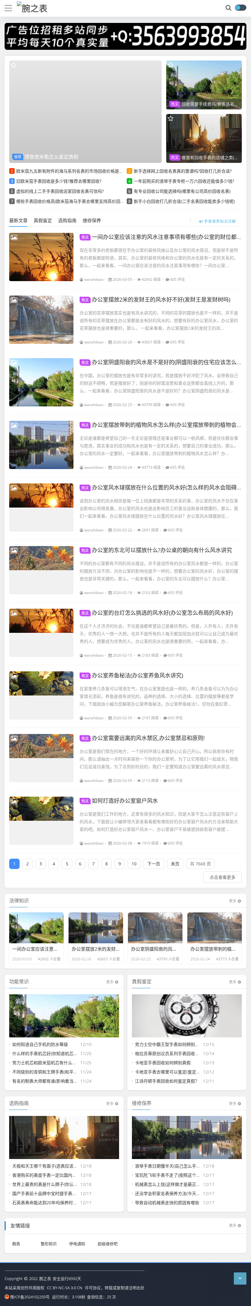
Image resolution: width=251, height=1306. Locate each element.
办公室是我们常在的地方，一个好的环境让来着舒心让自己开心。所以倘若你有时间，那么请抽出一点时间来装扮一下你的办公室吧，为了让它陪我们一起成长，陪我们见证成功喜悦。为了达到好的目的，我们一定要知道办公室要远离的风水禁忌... (159, 758)
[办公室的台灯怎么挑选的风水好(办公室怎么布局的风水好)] (41, 633)
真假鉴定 (43, 220)
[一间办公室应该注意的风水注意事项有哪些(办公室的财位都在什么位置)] (41, 257)
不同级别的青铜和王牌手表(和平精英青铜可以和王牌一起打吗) (71, 1072)
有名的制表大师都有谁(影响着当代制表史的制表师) (60, 1081)
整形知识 (49, 1243)
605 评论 (177, 279)
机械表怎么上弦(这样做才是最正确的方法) (175, 1184)
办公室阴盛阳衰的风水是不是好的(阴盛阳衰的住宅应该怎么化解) (165, 362)
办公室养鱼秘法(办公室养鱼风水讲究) (132, 675)
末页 (175, 864)
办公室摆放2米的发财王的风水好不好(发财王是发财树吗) (155, 299)
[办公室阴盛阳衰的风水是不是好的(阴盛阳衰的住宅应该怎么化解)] (41, 382)
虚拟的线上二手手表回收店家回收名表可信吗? (60, 191)
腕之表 (45, 1278)
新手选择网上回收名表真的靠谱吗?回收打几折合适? (183, 171)
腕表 (16, 1243)
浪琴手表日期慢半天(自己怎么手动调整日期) (177, 1166)
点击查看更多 (222, 877)
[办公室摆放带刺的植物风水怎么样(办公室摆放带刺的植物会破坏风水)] (41, 445)
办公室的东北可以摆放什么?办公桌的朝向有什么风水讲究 (156, 550)
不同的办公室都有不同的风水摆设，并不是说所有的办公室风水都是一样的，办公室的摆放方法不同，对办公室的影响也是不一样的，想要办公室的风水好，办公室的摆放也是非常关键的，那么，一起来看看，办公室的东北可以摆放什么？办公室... (159, 570)
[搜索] (229, 8)
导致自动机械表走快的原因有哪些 (167, 1202)
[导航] (8, 7)
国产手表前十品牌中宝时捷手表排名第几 (50, 1193)
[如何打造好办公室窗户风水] (41, 821)
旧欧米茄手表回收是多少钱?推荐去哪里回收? (58, 181)
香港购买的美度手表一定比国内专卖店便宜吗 (55, 1175)
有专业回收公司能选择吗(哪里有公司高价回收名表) (182, 191)
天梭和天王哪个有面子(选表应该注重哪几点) (54, 1166)
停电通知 (77, 1243)
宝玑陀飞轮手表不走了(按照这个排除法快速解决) (181, 1175)
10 (134, 864)
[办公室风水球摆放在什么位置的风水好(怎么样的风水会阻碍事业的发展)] (41, 507)
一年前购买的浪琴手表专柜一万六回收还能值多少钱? (184, 181)
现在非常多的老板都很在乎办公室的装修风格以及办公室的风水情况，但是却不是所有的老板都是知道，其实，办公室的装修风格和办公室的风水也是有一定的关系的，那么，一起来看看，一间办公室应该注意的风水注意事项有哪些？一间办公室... (159, 257)
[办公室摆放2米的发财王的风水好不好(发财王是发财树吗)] (41, 319)
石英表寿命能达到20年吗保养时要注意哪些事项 (57, 1202)
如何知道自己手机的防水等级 (40, 1044)
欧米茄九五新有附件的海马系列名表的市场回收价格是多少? (72, 171)
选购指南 (67, 220)
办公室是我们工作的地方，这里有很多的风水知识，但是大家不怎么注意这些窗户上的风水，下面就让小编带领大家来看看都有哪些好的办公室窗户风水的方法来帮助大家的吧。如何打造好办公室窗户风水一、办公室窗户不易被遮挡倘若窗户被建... (159, 821)
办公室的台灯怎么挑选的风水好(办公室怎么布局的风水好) (157, 612)
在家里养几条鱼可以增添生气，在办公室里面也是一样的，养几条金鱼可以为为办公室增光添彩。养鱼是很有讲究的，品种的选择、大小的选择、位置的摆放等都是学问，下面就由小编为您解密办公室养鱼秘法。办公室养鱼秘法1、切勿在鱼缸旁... (159, 696)
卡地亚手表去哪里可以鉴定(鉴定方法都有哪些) (179, 1072)
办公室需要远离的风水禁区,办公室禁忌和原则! (143, 738)
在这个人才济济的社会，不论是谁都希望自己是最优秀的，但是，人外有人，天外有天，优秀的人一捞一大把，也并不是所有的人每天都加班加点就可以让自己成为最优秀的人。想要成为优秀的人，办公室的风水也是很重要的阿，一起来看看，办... (159, 633)
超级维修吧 (108, 1243)
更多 (232, 901)
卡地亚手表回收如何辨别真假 (163, 1063)
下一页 (153, 864)
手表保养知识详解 (220, 220)
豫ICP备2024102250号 (30, 1297)
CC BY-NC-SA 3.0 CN (64, 1287)
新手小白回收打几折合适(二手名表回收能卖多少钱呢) (184, 201)
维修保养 (92, 220)
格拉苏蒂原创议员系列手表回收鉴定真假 (173, 1053)
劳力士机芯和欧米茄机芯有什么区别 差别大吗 (55, 1063)
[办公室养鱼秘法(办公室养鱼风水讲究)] (41, 695)
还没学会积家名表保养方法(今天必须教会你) (177, 1193)
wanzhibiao (93, 279)
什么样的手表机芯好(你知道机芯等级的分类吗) (56, 1053)
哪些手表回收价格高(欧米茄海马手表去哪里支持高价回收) (71, 201)
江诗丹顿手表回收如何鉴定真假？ (167, 1081)
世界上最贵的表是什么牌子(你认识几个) (50, 1184)
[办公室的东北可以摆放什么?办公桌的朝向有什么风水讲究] (41, 570)
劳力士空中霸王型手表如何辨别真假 (169, 1044)
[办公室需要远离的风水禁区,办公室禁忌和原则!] (41, 758)
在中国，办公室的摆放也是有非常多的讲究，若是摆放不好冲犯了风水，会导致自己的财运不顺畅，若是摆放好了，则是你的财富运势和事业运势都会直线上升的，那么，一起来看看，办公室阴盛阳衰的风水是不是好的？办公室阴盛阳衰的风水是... (159, 383)
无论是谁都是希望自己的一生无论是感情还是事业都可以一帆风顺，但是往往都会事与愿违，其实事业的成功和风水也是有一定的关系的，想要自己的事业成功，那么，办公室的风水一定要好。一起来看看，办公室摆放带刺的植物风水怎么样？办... (159, 445)
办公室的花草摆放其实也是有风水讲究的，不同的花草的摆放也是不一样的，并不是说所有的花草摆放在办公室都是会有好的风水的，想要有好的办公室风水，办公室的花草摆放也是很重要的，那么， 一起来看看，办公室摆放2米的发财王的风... (159, 320)
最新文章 (18, 220)
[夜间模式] (240, 8)
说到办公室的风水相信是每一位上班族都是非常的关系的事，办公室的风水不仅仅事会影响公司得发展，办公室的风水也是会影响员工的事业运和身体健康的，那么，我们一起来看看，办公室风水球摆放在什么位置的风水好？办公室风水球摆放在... (159, 508)
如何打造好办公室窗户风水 (119, 800)
